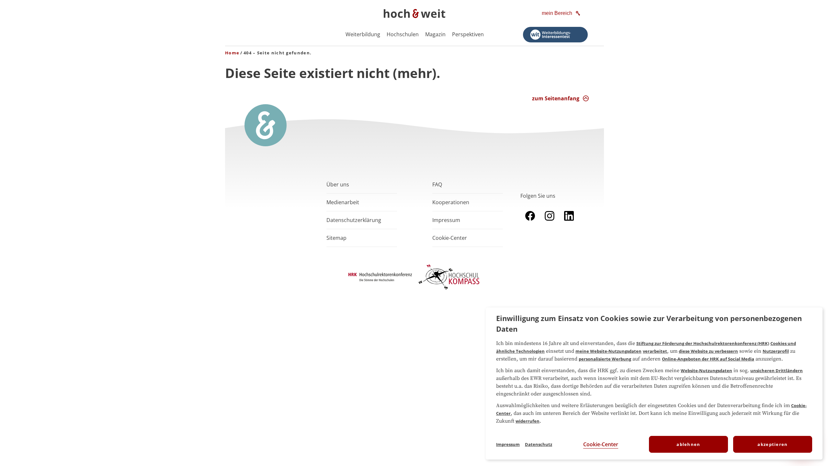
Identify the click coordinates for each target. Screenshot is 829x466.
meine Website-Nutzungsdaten (608, 351)
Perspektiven (468, 34)
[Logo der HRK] (380, 279)
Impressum (446, 220)
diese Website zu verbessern (708, 351)
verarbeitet (655, 351)
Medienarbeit (342, 202)
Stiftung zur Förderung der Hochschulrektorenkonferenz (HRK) (702, 343)
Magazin (435, 34)
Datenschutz (538, 444)
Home (232, 53)
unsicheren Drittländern (776, 370)
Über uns (337, 184)
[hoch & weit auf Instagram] (549, 222)
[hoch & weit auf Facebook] (530, 222)
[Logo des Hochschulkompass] (449, 290)
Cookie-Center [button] (449, 237)
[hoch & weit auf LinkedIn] (569, 222)
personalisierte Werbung (605, 359)
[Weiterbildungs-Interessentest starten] (555, 34)
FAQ (437, 184)
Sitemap (336, 237)
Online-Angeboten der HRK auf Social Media (708, 359)
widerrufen (527, 421)
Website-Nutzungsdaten (706, 370)
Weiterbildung (363, 34)
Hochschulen (403, 34)
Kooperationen (450, 202)
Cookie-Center (600, 444)
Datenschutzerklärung (353, 220)
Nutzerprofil (776, 351)
